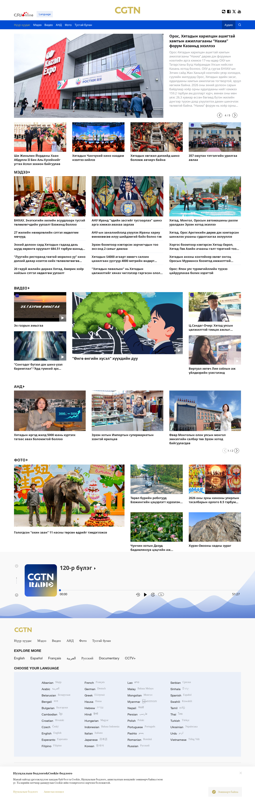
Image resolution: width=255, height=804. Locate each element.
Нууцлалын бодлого (25, 791)
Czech (50, 727)
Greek (95, 695)
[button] (219, 115)
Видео (20, 288)
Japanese (96, 740)
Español (36, 658)
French (95, 683)
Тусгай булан (101, 640)
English (19, 658)
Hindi (91, 714)
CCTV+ (130, 658)
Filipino (52, 746)
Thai (176, 714)
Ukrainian (184, 727)
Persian (137, 714)
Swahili (181, 702)
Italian (94, 733)
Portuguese (141, 727)
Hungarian (96, 721)
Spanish (181, 695)
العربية (71, 658)
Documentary (109, 658)
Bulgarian (55, 708)
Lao (133, 683)
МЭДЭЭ (21, 172)
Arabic (50, 689)
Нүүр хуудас (23, 640)
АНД (18, 386)
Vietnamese (185, 740)
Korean (94, 746)
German (95, 689)
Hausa (93, 702)
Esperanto (55, 740)
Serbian (180, 683)
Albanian (51, 683)
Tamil (177, 708)
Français (54, 658)
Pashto (136, 733)
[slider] (60, 590)
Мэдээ (41, 640)
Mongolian (140, 695)
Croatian (53, 721)
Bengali (50, 702)
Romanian (140, 740)
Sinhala (179, 689)
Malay (140, 689)
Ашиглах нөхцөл (54, 791)
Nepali (136, 708)
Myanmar (142, 702)
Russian (139, 746)
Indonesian (102, 727)
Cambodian (52, 714)
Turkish (179, 721)
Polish (136, 721)
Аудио (229, 25)
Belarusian (56, 695)
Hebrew (94, 708)
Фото (20, 459)
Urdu (176, 733)
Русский (87, 658)
